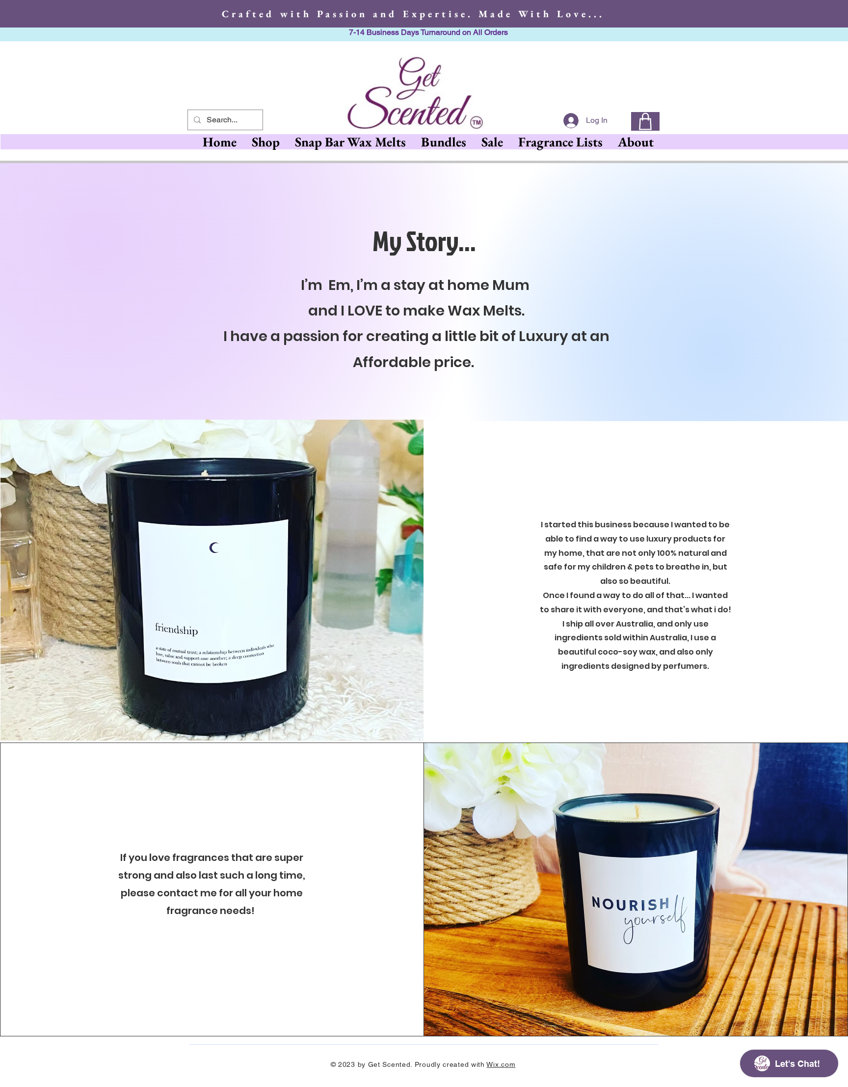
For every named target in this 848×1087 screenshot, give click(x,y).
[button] (350, 141)
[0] (645, 121)
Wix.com (500, 1064)
